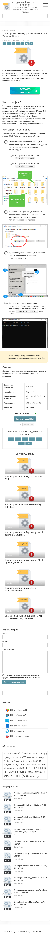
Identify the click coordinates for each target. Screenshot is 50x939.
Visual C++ (29, 424)
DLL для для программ (19, 736)
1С (6, 753)
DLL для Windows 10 (18, 720)
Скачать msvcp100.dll (25, 419)
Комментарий (8, 649)
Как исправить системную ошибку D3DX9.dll (23, 505)
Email (5, 641)
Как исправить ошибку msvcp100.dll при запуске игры (24, 561)
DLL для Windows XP (18, 710)
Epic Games (32, 758)
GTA (36, 761)
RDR (25, 768)
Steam (23, 771)
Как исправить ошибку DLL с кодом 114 (24, 477)
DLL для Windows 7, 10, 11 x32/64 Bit (25, 3)
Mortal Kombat (32, 764)
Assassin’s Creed (20, 753)
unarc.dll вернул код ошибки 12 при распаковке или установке (23, 617)
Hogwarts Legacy (14, 764)
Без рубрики (18, 798)
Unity (33, 772)
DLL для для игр (17, 731)
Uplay (41, 772)
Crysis (7, 757)
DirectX (20, 757)
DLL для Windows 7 (18, 715)
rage (17, 768)
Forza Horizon (22, 761)
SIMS (12, 772)
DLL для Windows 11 (18, 726)
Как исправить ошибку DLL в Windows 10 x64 (20, 589)
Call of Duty (39, 753)
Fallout (41, 758)
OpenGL (11, 768)
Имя (4, 633)
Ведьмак (33, 776)
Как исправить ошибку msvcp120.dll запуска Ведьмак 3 (24, 533)
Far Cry (8, 761)
